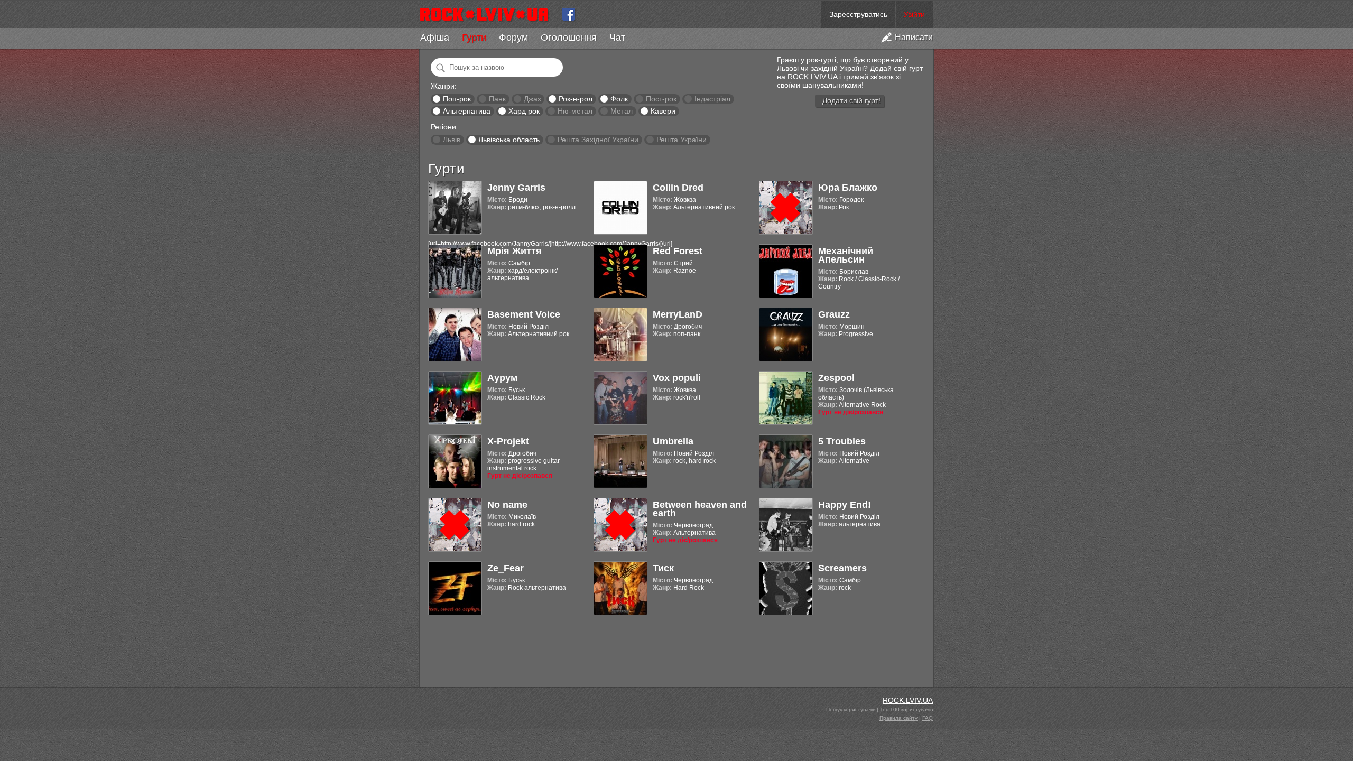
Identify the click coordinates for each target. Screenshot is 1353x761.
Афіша (434, 37)
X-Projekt (508, 441)
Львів (451, 139)
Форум (513, 37)
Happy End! (844, 504)
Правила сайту (898, 718)
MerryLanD (677, 314)
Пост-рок (661, 99)
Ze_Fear (505, 568)
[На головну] (488, 14)
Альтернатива (466, 111)
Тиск (663, 568)
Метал (621, 111)
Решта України (681, 139)
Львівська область (509, 139)
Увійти (914, 14)
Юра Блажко (847, 187)
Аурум (502, 378)
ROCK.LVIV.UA (908, 700)
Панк (497, 99)
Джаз (532, 99)
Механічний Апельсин (845, 255)
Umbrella (673, 441)
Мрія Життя (514, 251)
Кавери (663, 111)
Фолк (619, 99)
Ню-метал (575, 111)
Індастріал (712, 99)
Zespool (836, 378)
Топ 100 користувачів (906, 709)
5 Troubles (842, 441)
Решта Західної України (598, 139)
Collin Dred (678, 187)
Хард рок (524, 111)
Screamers (842, 568)
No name (507, 504)
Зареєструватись (858, 14)
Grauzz (834, 314)
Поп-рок (457, 99)
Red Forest (677, 251)
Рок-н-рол (575, 99)
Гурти (474, 37)
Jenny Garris (516, 187)
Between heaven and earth (700, 508)
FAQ (927, 718)
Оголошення (569, 37)
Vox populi (677, 378)
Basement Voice (523, 314)
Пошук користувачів (850, 709)
